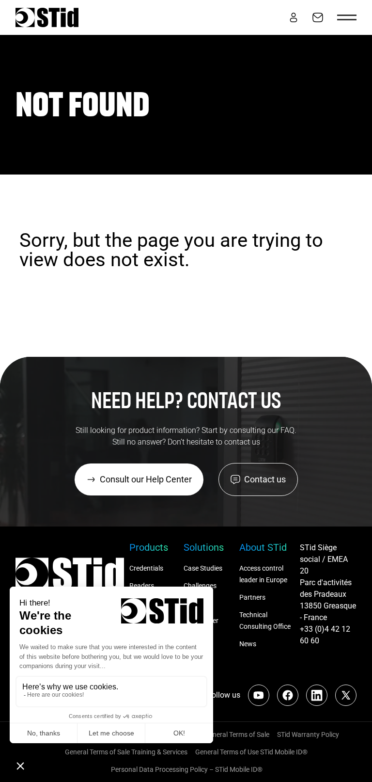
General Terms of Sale (236, 734)
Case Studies (203, 568)
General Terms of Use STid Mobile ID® (251, 752)
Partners (252, 597)
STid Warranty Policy (308, 734)
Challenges (201, 586)
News (247, 644)
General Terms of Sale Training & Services (126, 752)
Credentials (146, 568)
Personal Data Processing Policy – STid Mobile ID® (186, 769)
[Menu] (346, 17)
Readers (141, 586)
